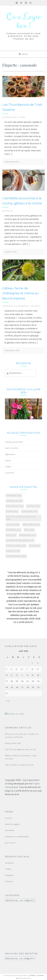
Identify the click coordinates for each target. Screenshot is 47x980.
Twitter (8, 869)
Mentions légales (12, 824)
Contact (8, 818)
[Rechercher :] (20, 373)
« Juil (7, 701)
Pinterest (9, 881)
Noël (23, 117)
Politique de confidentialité (17, 837)
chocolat (14, 506)
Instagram (9, 875)
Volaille (8, 467)
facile (12, 525)
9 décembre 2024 (11, 162)
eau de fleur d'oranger (21, 518)
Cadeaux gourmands (15, 306)
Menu (25, 54)
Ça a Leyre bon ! (23, 21)
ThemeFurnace (25, 978)
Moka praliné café (13, 743)
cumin (12, 511)
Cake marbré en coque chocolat (19, 765)
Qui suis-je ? (10, 843)
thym (34, 546)
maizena (13, 530)
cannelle (14, 501)
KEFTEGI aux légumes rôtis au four (20, 749)
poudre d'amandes (20, 540)
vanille (13, 551)
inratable (31, 525)
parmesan (27, 535)
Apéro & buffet (11, 448)
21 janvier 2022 (10, 252)
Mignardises (10, 117)
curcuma (29, 511)
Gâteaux (7, 211)
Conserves (9, 473)
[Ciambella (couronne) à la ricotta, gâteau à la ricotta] (23, 190)
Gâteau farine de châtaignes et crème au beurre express (20, 293)
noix (11, 535)
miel (29, 530)
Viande (8, 460)
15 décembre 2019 (11, 350)
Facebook (9, 863)
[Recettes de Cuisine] (14, 714)
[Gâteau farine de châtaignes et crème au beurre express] (23, 280)
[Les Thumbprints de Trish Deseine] (23, 96)
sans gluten (16, 546)
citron (33, 506)
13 (22, 675)
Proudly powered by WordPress (16, 975)
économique (16, 556)
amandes (14, 495)
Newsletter (9, 830)
